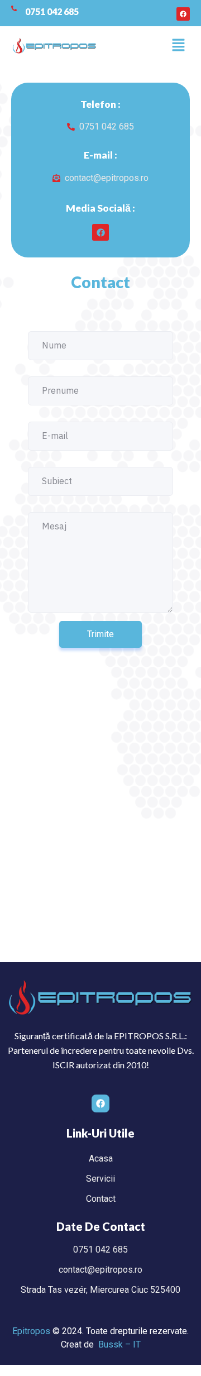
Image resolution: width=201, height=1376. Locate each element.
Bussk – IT (119, 1344)
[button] (179, 46)
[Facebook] (183, 14)
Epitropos (31, 1331)
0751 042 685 (52, 11)
